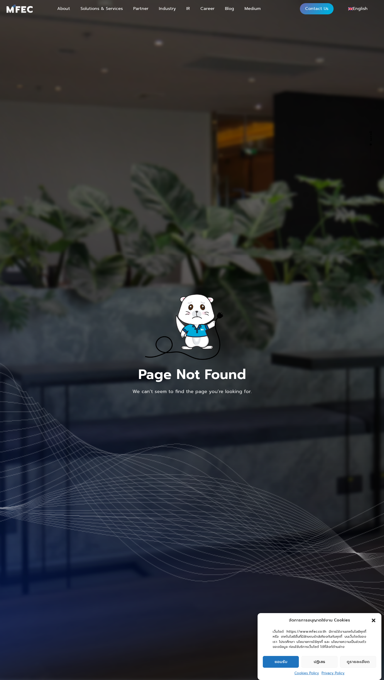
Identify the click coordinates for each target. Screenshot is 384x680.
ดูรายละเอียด (358, 662)
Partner (140, 8)
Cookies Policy (306, 673)
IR (188, 8)
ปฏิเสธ (319, 662)
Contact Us (316, 8)
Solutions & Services (101, 8)
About (63, 8)
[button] (373, 620)
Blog (229, 8)
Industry (167, 8)
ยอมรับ (281, 662)
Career (207, 8)
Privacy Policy (333, 673)
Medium (253, 8)
